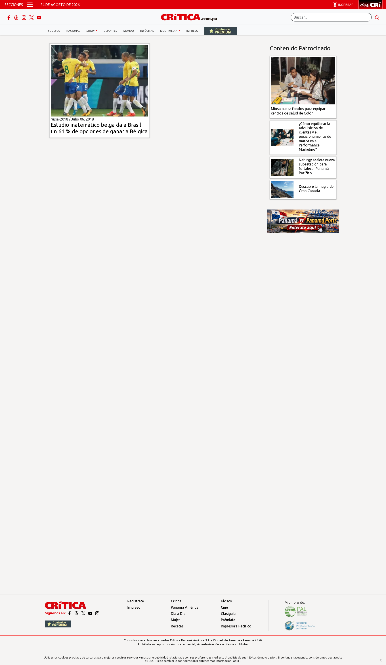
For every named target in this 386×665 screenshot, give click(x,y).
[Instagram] (24, 17)
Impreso (192, 31)
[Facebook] (9, 17)
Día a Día (178, 614)
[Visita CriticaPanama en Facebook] (69, 613)
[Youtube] (39, 17)
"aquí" (236, 660)
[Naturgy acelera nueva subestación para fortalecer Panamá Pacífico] (282, 167)
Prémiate (228, 620)
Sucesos (54, 31)
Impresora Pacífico (236, 626)
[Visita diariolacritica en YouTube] (90, 613)
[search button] (377, 17)
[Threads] (17, 17)
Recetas (177, 626)
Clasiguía (228, 614)
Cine (224, 607)
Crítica (176, 601)
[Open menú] (30, 4)
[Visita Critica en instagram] (97, 613)
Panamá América (184, 607)
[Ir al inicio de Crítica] (191, 16)
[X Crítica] (32, 17)
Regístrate (135, 601)
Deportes (110, 31)
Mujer (175, 620)
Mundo (128, 31)
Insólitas (147, 31)
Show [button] (90, 31)
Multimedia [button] (169, 31)
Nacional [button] (73, 31)
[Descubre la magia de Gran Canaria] (282, 189)
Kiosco (226, 601)
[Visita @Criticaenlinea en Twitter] (76, 613)
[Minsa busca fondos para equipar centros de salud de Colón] (303, 80)
